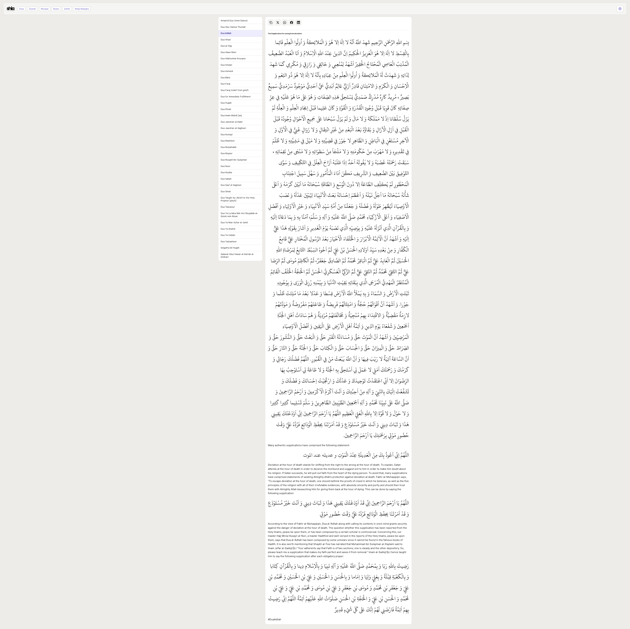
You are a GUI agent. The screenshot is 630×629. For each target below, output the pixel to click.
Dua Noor (225, 166)
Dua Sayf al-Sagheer (231, 185)
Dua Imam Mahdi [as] (231, 115)
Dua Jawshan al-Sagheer (233, 128)
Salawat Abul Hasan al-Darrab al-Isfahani (237, 255)
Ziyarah (32, 9)
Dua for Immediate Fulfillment (236, 96)
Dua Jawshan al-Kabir (232, 121)
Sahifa (67, 9)
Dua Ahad (226, 39)
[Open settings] (620, 8)
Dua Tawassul (228, 207)
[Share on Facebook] (291, 22)
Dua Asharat (227, 71)
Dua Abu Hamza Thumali (233, 27)
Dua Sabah (226, 178)
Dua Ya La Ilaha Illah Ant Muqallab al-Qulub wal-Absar (239, 214)
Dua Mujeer (226, 153)
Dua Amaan (226, 65)
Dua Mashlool (227, 140)
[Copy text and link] (271, 22)
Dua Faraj (225, 83)
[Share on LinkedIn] (298, 22)
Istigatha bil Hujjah (230, 247)
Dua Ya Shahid (228, 229)
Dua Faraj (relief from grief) (235, 90)
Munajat (44, 9)
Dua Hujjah (226, 102)
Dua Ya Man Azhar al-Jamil (234, 222)
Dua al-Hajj (226, 45)
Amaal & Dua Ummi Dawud (234, 20)
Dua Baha (225, 77)
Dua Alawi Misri (228, 52)
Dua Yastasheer (229, 241)
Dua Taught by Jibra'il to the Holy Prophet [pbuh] (238, 199)
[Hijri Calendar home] (10, 8)
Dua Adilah (226, 33)
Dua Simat (226, 191)
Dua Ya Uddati (228, 235)
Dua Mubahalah (228, 147)
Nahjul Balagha (82, 9)
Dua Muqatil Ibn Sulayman (234, 159)
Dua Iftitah (226, 109)
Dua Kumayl (226, 134)
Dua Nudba (226, 172)
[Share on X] (278, 22)
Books (56, 9)
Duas (21, 9)
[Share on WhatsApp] (285, 22)
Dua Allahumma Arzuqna (233, 58)
